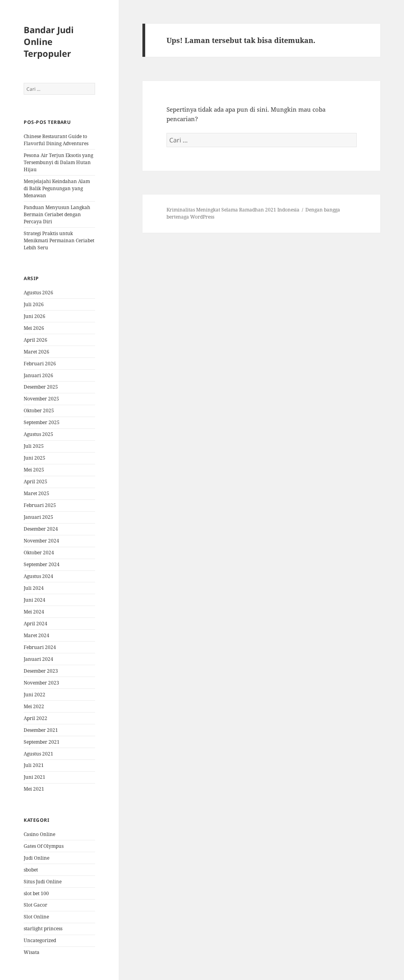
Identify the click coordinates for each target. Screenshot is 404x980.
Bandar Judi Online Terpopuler (49, 41)
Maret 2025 (36, 493)
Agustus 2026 (38, 292)
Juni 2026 (34, 316)
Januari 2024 (38, 659)
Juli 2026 (34, 304)
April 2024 (35, 623)
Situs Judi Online (43, 881)
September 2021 (42, 742)
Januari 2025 (38, 517)
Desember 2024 (41, 529)
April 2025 (35, 481)
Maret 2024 (36, 635)
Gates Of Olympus (44, 846)
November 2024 (41, 540)
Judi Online (36, 858)
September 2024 (42, 564)
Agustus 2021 (38, 753)
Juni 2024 (34, 600)
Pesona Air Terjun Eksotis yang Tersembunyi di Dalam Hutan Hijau (58, 162)
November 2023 (41, 682)
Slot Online (36, 916)
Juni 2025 (34, 457)
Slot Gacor (35, 904)
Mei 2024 (34, 611)
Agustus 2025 (38, 434)
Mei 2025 (34, 469)
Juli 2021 (34, 765)
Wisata (31, 952)
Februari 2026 (40, 363)
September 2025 (42, 422)
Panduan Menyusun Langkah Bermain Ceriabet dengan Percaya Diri (57, 214)
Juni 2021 (34, 777)
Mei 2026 (34, 328)
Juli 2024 (34, 588)
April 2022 (35, 718)
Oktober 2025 (39, 410)
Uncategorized (40, 940)
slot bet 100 (36, 893)
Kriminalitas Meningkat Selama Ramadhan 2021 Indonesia (232, 209)
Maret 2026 (36, 351)
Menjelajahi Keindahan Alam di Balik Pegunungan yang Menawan (57, 188)
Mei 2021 (34, 788)
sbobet (31, 869)
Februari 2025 (40, 505)
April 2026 (35, 340)
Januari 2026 (38, 375)
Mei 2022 (34, 706)
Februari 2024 (40, 647)
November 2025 (41, 398)
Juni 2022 (34, 694)
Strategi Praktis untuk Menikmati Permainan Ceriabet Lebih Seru (59, 240)
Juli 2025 (34, 446)
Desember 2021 (41, 730)
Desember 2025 (41, 386)
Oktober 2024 (39, 552)
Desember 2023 (41, 671)
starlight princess (43, 928)
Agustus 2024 (38, 576)
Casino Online (39, 834)
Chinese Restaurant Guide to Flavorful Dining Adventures (56, 140)
